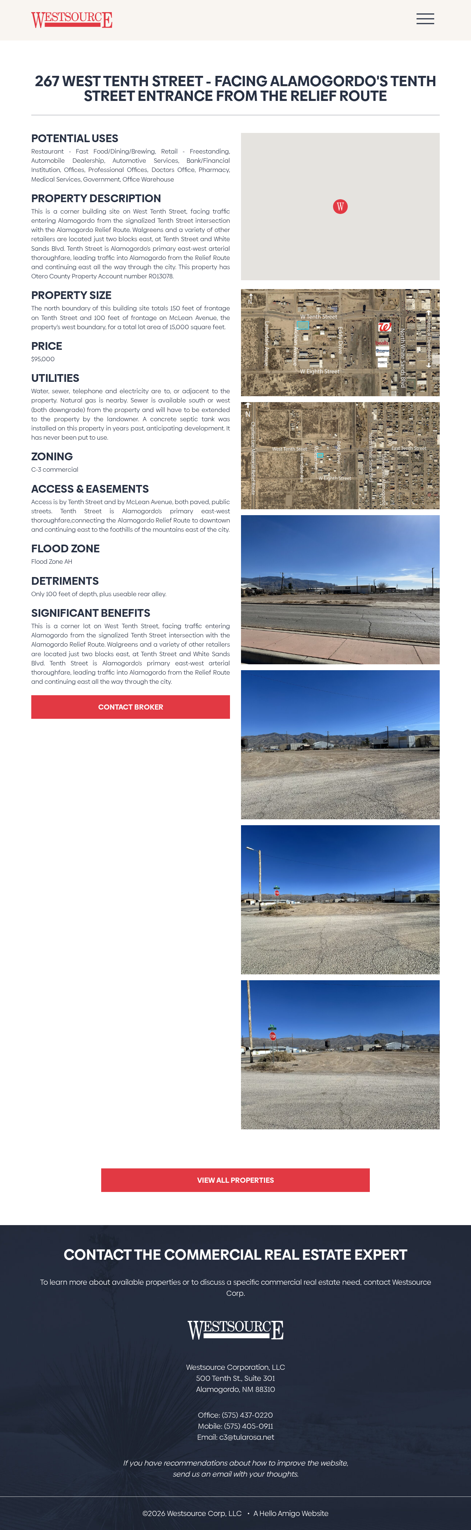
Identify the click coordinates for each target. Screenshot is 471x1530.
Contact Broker (130, 707)
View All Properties (235, 1180)
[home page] (235, 1330)
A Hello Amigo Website (291, 1513)
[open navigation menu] (425, 20)
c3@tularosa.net (246, 1437)
